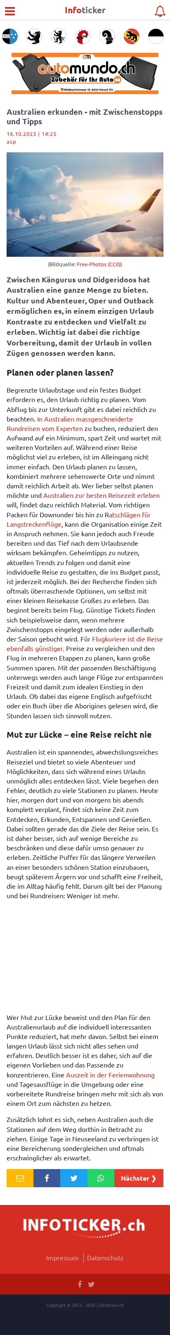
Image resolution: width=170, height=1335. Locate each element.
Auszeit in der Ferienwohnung (110, 1074)
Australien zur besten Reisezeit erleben (101, 495)
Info (85, 9)
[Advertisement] (85, 958)
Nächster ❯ (138, 1178)
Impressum (62, 1257)
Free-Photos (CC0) (98, 263)
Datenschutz (105, 1257)
